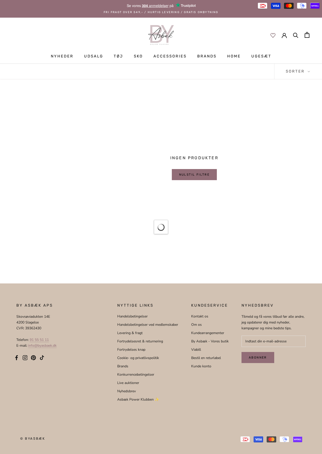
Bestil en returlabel (206, 357)
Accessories (170, 56)
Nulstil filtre (194, 174)
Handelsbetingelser (132, 316)
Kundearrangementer (207, 333)
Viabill (196, 349)
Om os (196, 324)
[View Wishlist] (272, 35)
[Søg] (295, 35)
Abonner (258, 357)
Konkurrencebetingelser (135, 374)
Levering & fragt (130, 333)
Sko (138, 56)
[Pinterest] (33, 357)
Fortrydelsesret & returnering (140, 341)
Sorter (296, 71)
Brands (207, 56)
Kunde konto (201, 366)
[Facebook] (16, 357)
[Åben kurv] (307, 35)
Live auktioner (128, 382)
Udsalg (93, 56)
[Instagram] (25, 357)
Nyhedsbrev (126, 391)
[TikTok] (42, 357)
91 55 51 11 (39, 339)
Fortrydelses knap (131, 349)
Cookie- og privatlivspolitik (138, 357)
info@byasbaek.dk (42, 345)
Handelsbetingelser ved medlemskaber (147, 324)
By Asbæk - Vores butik (210, 341)
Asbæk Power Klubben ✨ (138, 399)
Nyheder (62, 56)
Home (234, 56)
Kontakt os (199, 316)
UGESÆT (261, 56)
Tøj (118, 56)
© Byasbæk (32, 438)
